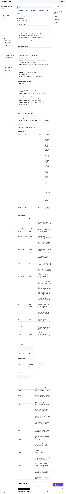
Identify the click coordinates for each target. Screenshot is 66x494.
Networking (5, 36)
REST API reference (5, 17)
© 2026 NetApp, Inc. (3, 492)
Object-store (6, 38)
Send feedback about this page (61, 492)
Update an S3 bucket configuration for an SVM (9, 65)
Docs (10, 1)
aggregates (33, 221)
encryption (31, 247)
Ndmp (4, 34)
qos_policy (31, 279)
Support (5, 84)
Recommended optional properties (58, 12)
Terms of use (10, 492)
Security (5, 76)
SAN (4, 74)
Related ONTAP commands (58, 15)
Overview (5, 19)
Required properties (57, 9)
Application (5, 21)
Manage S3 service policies (9, 70)
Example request (21, 339)
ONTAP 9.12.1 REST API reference (7, 15)
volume (30, 334)
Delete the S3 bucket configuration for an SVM (9, 58)
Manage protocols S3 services (8, 43)
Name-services (6, 32)
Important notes (56, 8)
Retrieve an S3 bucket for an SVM (9, 61)
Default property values (58, 13)
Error (55, 23)
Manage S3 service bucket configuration (9, 46)
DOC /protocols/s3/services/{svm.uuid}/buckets (27, 127)
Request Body (56, 19)
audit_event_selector (33, 228)
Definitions (56, 25)
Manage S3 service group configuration (8, 68)
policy (30, 263)
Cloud (4, 23)
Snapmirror (5, 80)
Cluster (5, 25)
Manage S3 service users (8, 72)
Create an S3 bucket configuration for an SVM (10, 55)
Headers (56, 22)
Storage (5, 82)
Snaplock (5, 78)
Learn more (56, 16)
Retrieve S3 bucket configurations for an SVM (9, 51)
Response (55, 20)
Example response (22, 358)
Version (3, 8)
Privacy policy (16, 492)
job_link (24, 355)
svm (30, 317)
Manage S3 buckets (8, 40)
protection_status (32, 276)
